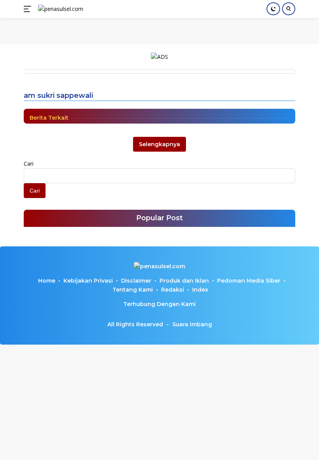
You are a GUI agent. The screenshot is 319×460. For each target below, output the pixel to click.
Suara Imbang (192, 324)
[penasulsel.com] (59, 9)
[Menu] (29, 9)
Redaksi (172, 289)
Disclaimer (136, 280)
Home (46, 280)
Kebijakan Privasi (88, 280)
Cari (28, 163)
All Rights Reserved (135, 324)
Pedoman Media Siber (248, 280)
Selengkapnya (159, 144)
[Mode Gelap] (273, 8)
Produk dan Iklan (184, 280)
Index (200, 289)
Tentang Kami (132, 289)
